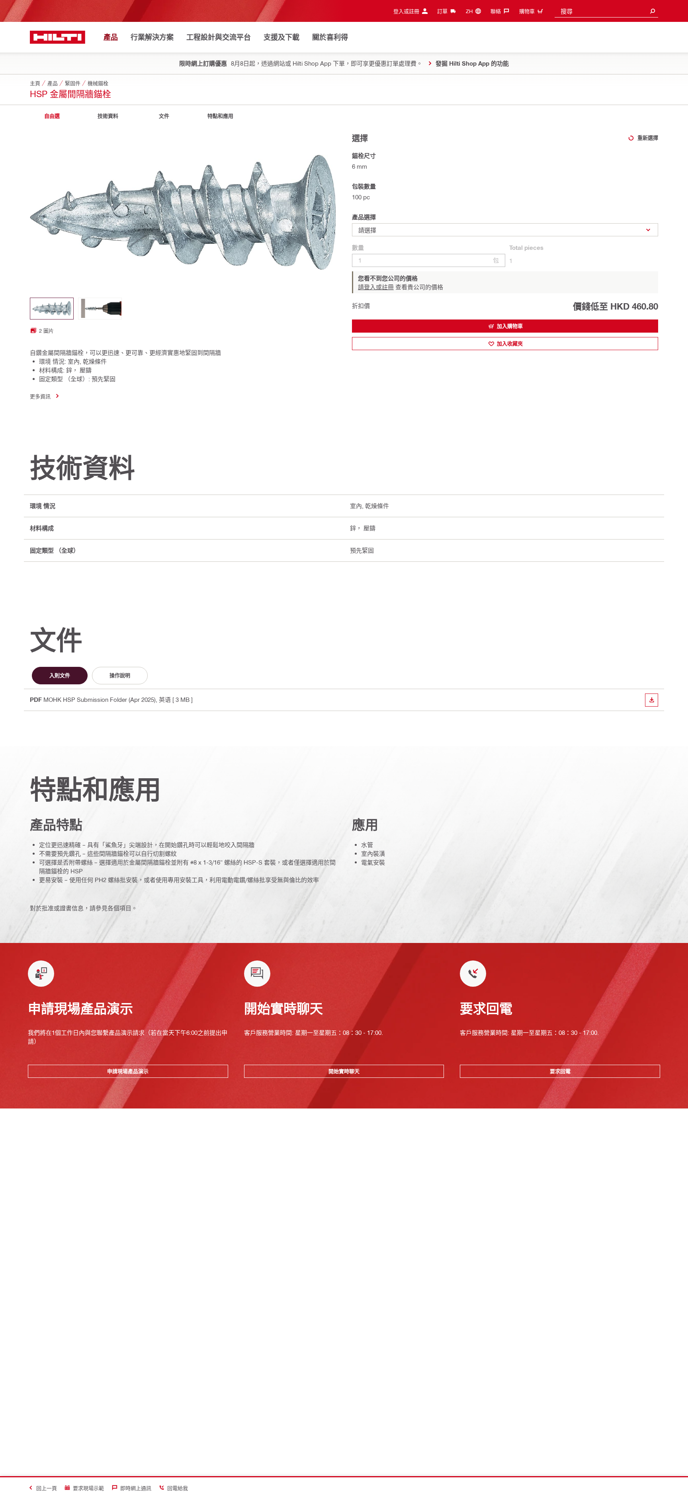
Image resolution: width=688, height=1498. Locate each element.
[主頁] (57, 37)
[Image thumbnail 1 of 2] (52, 308)
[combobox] (606, 11)
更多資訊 (40, 396)
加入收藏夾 (510, 343)
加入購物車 (510, 326)
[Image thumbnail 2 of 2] (100, 308)
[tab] (52, 116)
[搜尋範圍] (652, 11)
